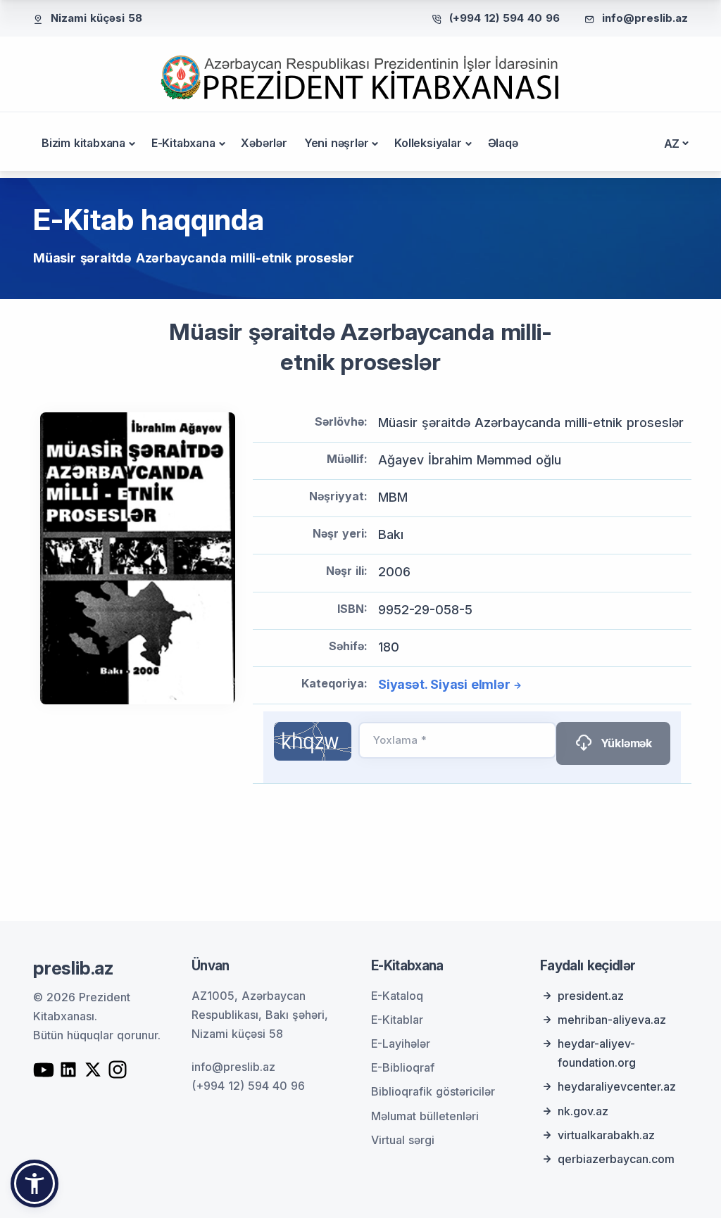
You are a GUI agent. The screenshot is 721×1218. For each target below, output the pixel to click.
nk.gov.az (583, 1111)
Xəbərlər (264, 143)
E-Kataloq (397, 996)
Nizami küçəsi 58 (96, 18)
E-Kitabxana (183, 143)
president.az (591, 996)
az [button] (672, 144)
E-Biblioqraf (402, 1067)
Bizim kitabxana (83, 143)
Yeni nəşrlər (336, 143)
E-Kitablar (397, 1020)
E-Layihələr (400, 1043)
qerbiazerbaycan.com (616, 1159)
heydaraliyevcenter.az (617, 1086)
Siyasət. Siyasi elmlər (444, 684)
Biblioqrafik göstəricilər (433, 1091)
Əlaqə (503, 143)
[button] (34, 1183)
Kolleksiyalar (427, 143)
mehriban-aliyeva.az (612, 1020)
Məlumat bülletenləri (425, 1116)
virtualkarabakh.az (606, 1135)
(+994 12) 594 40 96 (504, 18)
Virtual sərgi (402, 1140)
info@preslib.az (645, 18)
